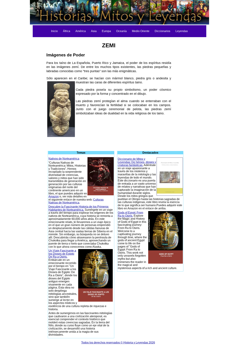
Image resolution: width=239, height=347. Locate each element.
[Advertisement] (28, 91)
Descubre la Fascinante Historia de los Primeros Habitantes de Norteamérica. (78, 208)
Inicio (54, 31)
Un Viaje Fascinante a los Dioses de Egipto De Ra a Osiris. (62, 253)
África (66, 31)
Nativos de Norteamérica (63, 158)
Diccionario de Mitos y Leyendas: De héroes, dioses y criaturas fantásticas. (137, 162)
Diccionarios (162, 31)
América (80, 31)
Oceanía (121, 31)
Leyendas (181, 31)
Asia (94, 31)
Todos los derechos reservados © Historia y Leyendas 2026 (118, 342)
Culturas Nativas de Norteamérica (76, 201)
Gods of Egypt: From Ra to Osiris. (130, 214)
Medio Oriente (140, 31)
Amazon (53, 196)
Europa (106, 31)
